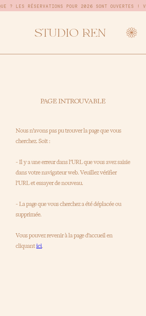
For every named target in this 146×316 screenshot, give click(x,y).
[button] (131, 32)
